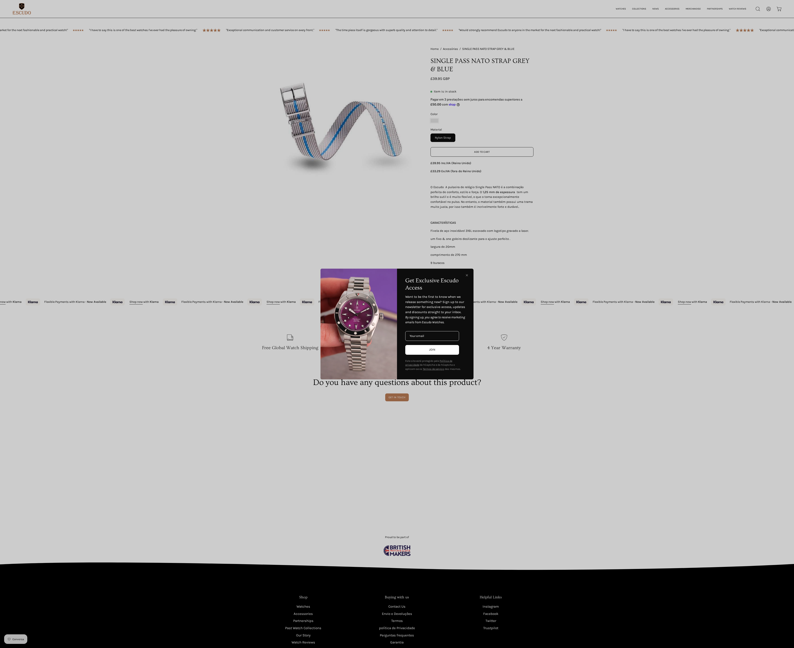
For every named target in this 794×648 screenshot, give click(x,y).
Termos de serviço (433, 368)
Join (432, 349)
